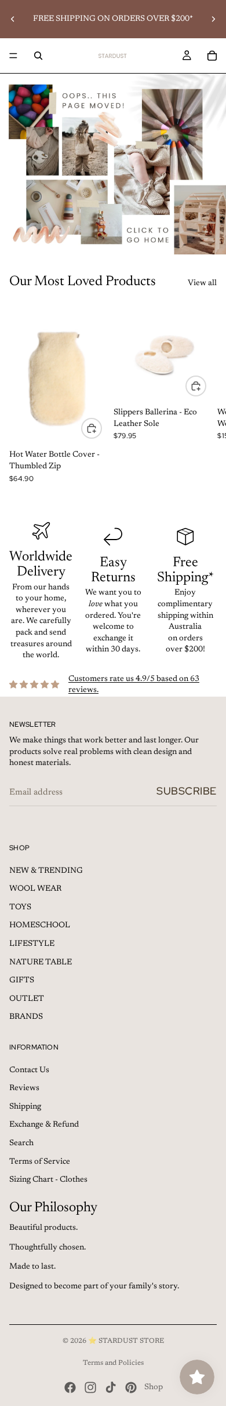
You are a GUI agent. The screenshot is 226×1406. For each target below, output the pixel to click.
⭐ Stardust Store (126, 1341)
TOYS (20, 908)
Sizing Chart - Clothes (48, 1180)
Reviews (24, 1088)
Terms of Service (39, 1162)
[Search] (38, 55)
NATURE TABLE (40, 963)
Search (21, 1143)
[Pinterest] (131, 1387)
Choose (101, 428)
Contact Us (29, 1070)
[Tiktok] (111, 1387)
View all (202, 283)
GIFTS (21, 981)
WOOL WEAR (35, 889)
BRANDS (26, 1017)
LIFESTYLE (31, 944)
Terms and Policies (113, 1363)
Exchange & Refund (44, 1125)
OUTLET (26, 999)
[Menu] (13, 55)
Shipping (25, 1107)
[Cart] (212, 55)
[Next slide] (213, 19)
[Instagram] (90, 1387)
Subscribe (186, 790)
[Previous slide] (12, 19)
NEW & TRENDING (46, 871)
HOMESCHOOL (39, 925)
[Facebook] (70, 1387)
